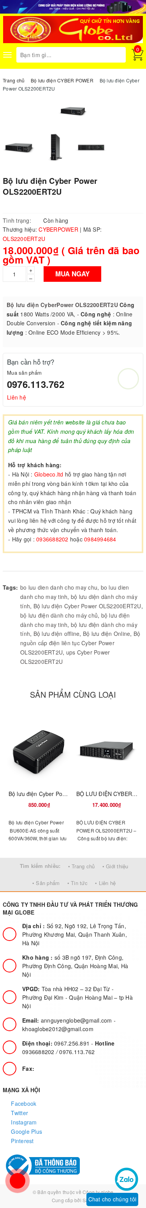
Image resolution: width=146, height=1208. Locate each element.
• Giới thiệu (115, 866)
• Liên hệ (105, 883)
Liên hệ (16, 397)
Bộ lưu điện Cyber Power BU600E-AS (56, 794)
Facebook (22, 1103)
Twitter (18, 1113)
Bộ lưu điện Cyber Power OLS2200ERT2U (87, 606)
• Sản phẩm (46, 883)
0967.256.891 (56, 1043)
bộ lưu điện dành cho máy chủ (59, 615)
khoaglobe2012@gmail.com (57, 1029)
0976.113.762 (35, 384)
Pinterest (21, 1141)
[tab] (18, 563)
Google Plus (25, 1131)
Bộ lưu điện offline (56, 633)
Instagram (23, 1122)
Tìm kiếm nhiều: (40, 865)
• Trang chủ (81, 866)
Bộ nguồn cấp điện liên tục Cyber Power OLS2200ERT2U (80, 643)
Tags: (10, 587)
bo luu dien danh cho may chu (58, 587)
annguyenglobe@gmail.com (68, 1020)
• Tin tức (77, 883)
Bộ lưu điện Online (106, 633)
